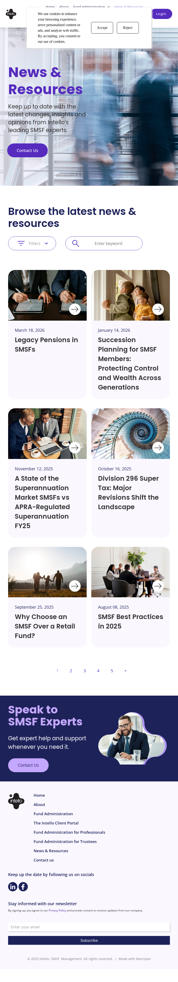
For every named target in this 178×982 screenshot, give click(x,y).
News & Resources (128, 7)
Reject (127, 28)
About (64, 7)
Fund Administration (89, 7)
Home (50, 7)
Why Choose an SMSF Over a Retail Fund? (45, 626)
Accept (102, 28)
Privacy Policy (57, 910)
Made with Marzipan (135, 959)
